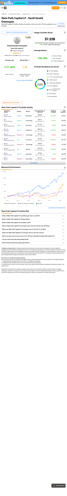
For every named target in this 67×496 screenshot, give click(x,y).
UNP (7, 115)
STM (7, 134)
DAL (7, 153)
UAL (7, 124)
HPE (7, 143)
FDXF (7, 148)
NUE (7, 158)
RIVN (7, 139)
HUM (7, 129)
